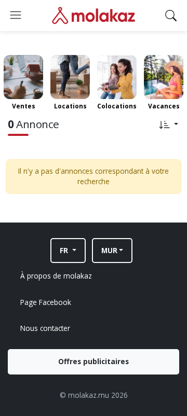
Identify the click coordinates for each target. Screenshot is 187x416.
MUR (109, 250)
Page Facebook (45, 302)
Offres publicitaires (93, 361)
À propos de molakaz (56, 276)
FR (65, 250)
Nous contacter (45, 328)
